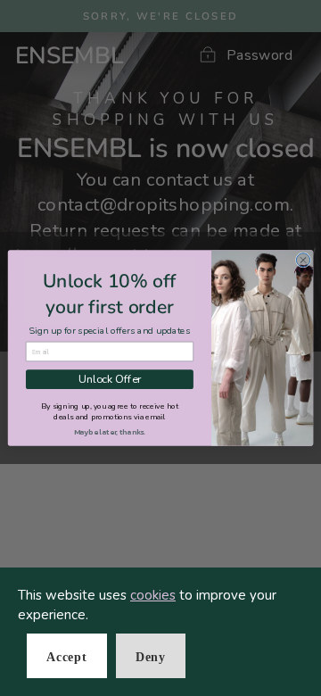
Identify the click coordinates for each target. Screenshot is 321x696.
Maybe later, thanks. (109, 431)
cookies (153, 595)
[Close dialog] (302, 260)
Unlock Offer (109, 379)
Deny (151, 657)
